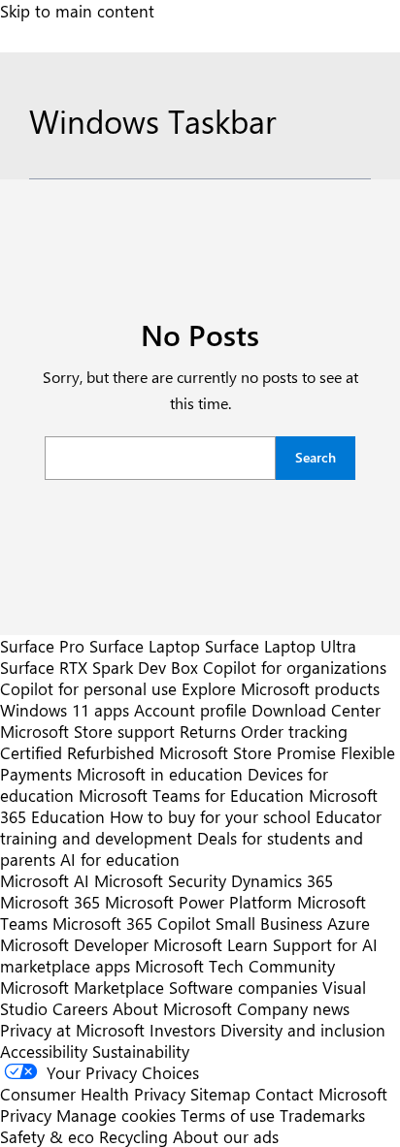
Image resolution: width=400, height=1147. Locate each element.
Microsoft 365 (50, 901)
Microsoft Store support (87, 731)
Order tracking (294, 731)
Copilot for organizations (294, 667)
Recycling (133, 1136)
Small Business (269, 923)
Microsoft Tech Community (235, 965)
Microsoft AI (44, 880)
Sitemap (220, 1093)
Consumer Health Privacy (92, 1093)
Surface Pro (42, 645)
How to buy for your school (210, 816)
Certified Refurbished (77, 752)
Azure (348, 923)
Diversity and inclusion (302, 1029)
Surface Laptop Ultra (280, 645)
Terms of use (228, 1115)
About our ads (226, 1136)
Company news (293, 1008)
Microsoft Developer (74, 944)
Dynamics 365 (282, 880)
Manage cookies (116, 1115)
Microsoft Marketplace (82, 987)
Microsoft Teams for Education (191, 795)
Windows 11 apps (64, 709)
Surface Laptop (144, 645)
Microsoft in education (160, 773)
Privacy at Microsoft (72, 1029)
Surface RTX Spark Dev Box (99, 667)
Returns (208, 731)
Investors (183, 1029)
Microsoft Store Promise (247, 752)
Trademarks (322, 1115)
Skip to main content (77, 10)
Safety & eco (47, 1136)
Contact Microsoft (321, 1093)
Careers (80, 1008)
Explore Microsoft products (281, 688)
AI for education (120, 859)
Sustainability (140, 1051)
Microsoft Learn (210, 944)
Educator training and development (191, 827)
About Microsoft (172, 1008)
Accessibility (43, 1051)
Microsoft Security (160, 880)
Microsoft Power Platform (198, 901)
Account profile (190, 709)
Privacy (28, 1115)
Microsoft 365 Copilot (131, 923)
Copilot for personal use (88, 688)
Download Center (316, 709)
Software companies (243, 987)
